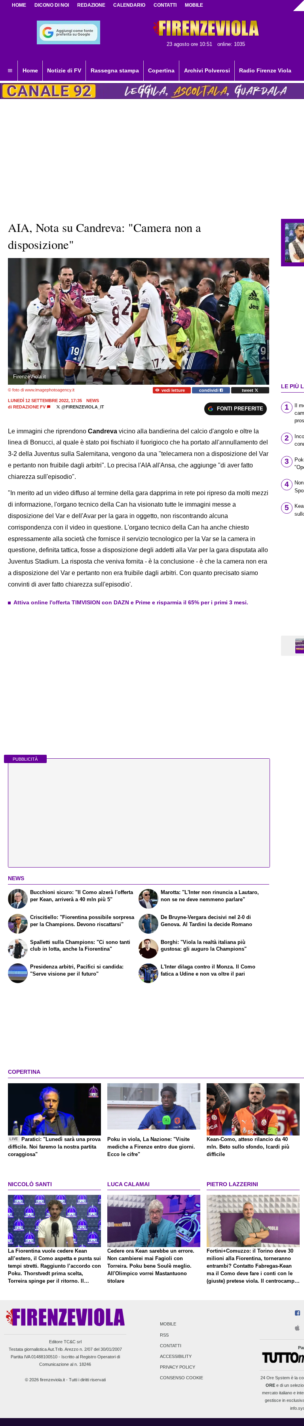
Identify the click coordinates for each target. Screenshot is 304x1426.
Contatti (170, 1345)
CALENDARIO (129, 5)
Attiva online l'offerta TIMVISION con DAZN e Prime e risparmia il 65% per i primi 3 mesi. (130, 602)
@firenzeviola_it (82, 406)
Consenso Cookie (181, 1378)
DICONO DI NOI (51, 5)
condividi (209, 390)
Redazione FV (29, 406)
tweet (248, 390)
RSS (164, 1335)
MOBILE (194, 5)
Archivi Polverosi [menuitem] (207, 70)
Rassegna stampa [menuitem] (115, 70)
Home (19, 5)
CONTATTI (165, 5)
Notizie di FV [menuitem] (64, 70)
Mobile (168, 1324)
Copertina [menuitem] (161, 70)
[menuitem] (10, 71)
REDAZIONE (91, 5)
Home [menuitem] (30, 70)
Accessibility (176, 1356)
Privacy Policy (177, 1367)
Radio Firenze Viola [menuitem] (265, 70)
